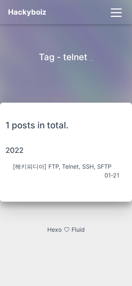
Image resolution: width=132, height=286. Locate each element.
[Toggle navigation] (116, 12)
